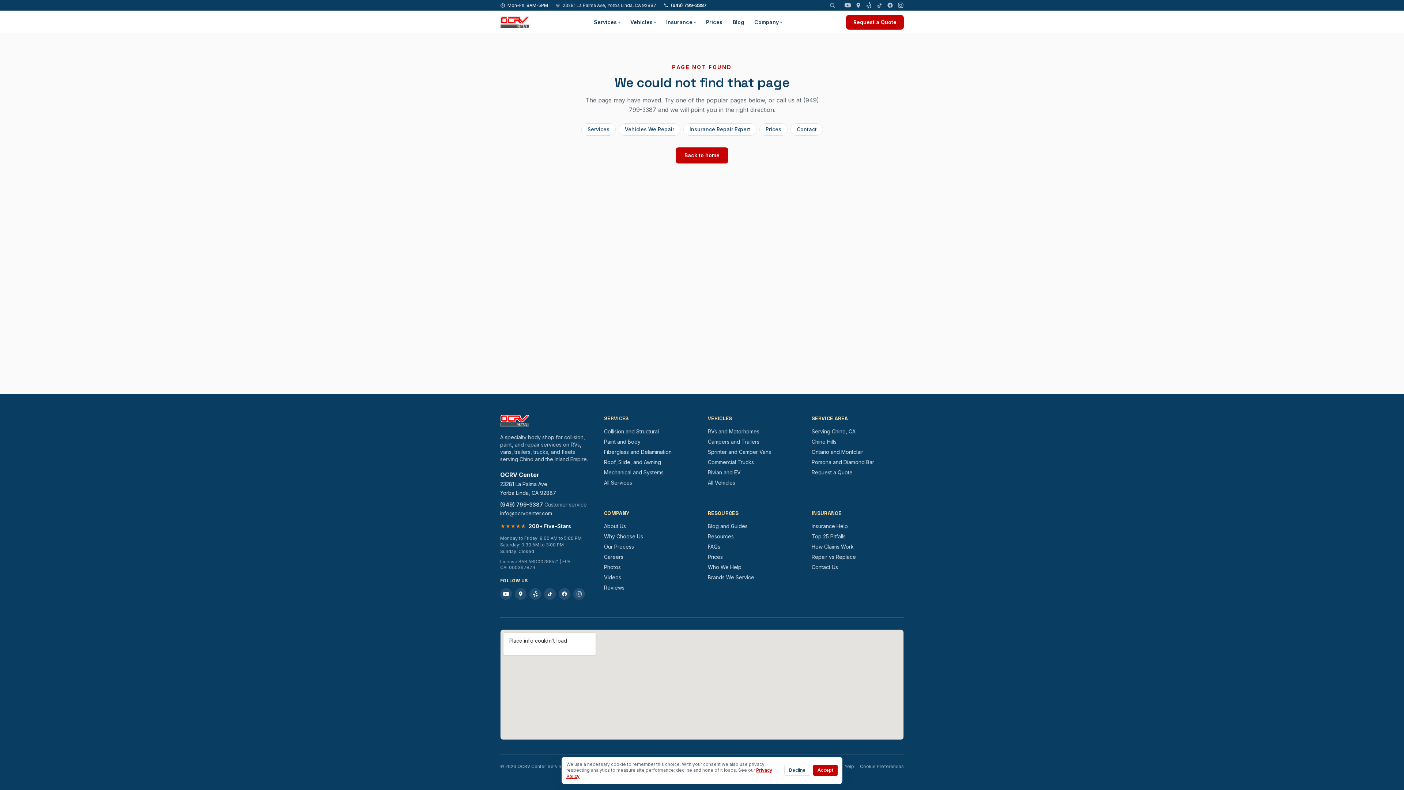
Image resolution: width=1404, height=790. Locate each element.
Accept (825, 770)
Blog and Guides (728, 526)
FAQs (714, 546)
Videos (612, 577)
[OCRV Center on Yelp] (869, 5)
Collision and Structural (631, 431)
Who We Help (724, 567)
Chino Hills (824, 442)
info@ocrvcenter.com (526, 513)
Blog (738, 22)
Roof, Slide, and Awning (632, 462)
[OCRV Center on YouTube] (848, 5)
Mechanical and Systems (634, 472)
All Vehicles (721, 482)
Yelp (849, 766)
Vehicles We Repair (649, 129)
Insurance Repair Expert (720, 129)
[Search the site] (832, 5)
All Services (618, 482)
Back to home (702, 155)
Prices (714, 22)
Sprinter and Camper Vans (739, 452)
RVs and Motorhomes (733, 431)
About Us (615, 526)
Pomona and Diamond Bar (843, 462)
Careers (613, 557)
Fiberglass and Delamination (638, 452)
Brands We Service (731, 577)
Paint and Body (622, 442)
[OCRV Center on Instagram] (901, 5)
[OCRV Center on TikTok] (879, 5)
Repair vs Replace (834, 557)
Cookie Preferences (882, 766)
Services (607, 22)
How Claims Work (833, 546)
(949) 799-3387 (689, 5)
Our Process (619, 546)
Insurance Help (830, 526)
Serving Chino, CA (834, 431)
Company (768, 22)
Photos (612, 567)
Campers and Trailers (733, 442)
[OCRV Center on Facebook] (890, 5)
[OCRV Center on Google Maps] (858, 5)
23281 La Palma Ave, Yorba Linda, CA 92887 (609, 5)
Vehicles (643, 22)
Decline (797, 770)
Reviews (614, 587)
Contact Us (825, 567)
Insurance (681, 22)
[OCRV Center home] (514, 22)
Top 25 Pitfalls (829, 536)
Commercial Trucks (731, 462)
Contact (807, 129)
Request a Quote (875, 22)
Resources (721, 536)
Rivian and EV (724, 472)
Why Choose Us (623, 536)
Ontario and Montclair (837, 452)
